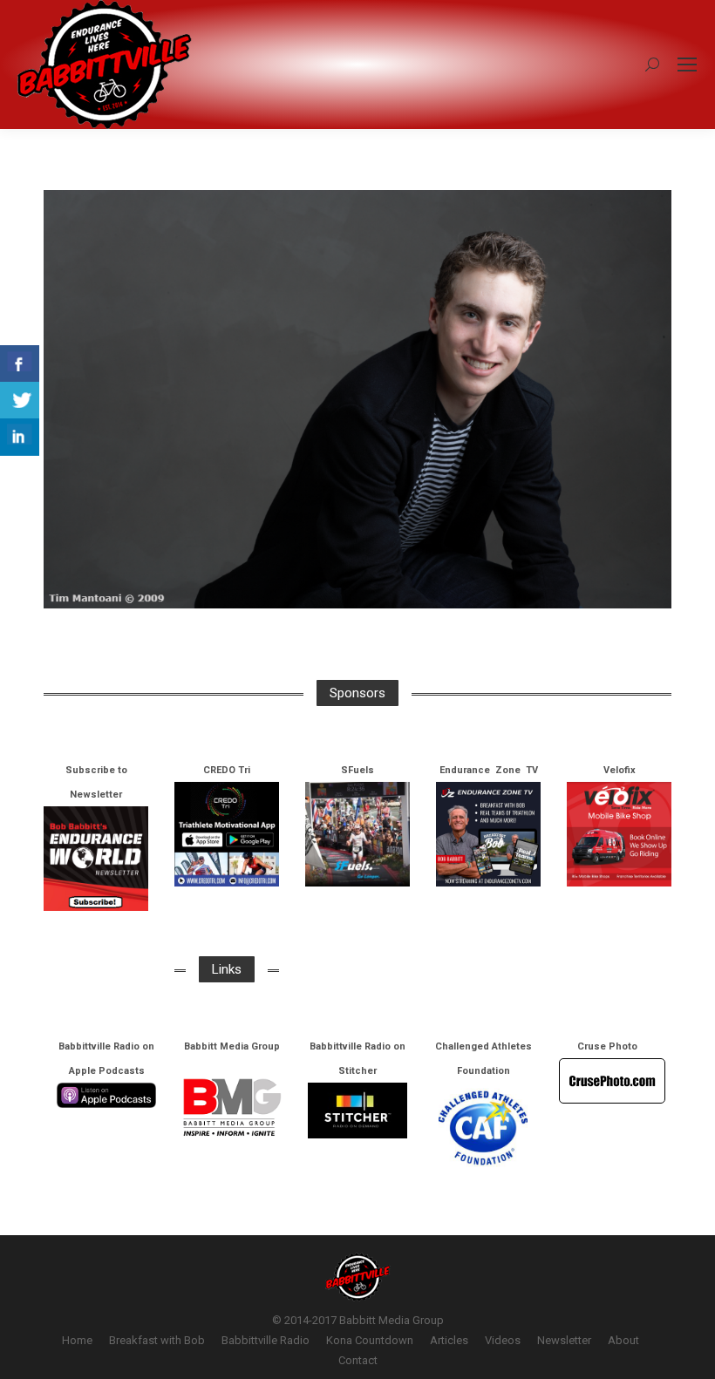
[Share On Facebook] (19, 364)
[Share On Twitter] (19, 400)
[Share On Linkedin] (19, 437)
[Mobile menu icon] (687, 64)
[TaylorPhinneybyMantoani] (357, 399)
